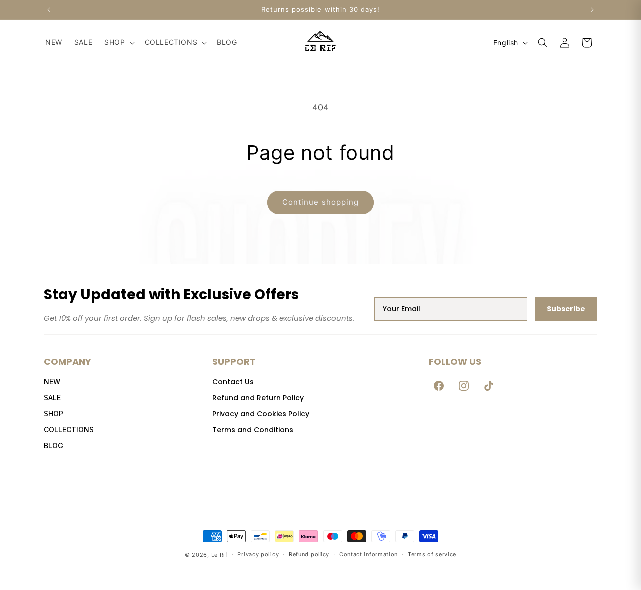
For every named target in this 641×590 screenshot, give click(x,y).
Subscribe (566, 309)
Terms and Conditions (252, 430)
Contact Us (233, 382)
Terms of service (432, 554)
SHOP (53, 413)
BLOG (53, 445)
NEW (52, 381)
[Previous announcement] (49, 9)
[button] (118, 42)
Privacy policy (258, 554)
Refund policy (309, 554)
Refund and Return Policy (258, 398)
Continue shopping (320, 202)
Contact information (368, 554)
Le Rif (219, 554)
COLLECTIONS (69, 429)
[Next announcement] (592, 9)
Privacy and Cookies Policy (260, 414)
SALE (52, 397)
